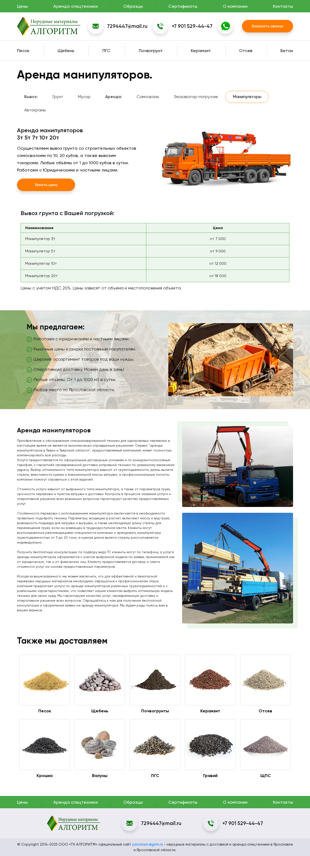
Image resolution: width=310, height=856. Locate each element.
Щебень (66, 50)
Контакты (283, 6)
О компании (235, 6)
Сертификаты (182, 6)
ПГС (106, 50)
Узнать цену (46, 184)
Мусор (84, 96)
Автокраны (35, 110)
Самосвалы (148, 96)
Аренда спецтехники (75, 6)
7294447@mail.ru (127, 26)
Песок (23, 50)
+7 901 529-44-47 (192, 26)
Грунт (57, 96)
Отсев (245, 50)
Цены (22, 6)
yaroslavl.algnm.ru (147, 844)
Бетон (286, 50)
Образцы (133, 6)
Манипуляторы (247, 96)
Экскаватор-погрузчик (196, 96)
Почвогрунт (151, 50)
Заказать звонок (267, 26)
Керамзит (201, 50)
